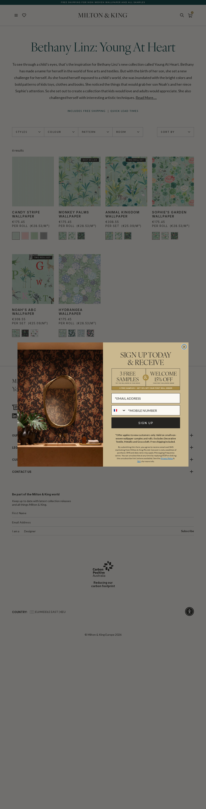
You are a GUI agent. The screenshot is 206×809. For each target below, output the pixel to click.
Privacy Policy (167, 458)
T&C (139, 461)
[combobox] (119, 410)
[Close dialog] (184, 346)
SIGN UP (145, 423)
